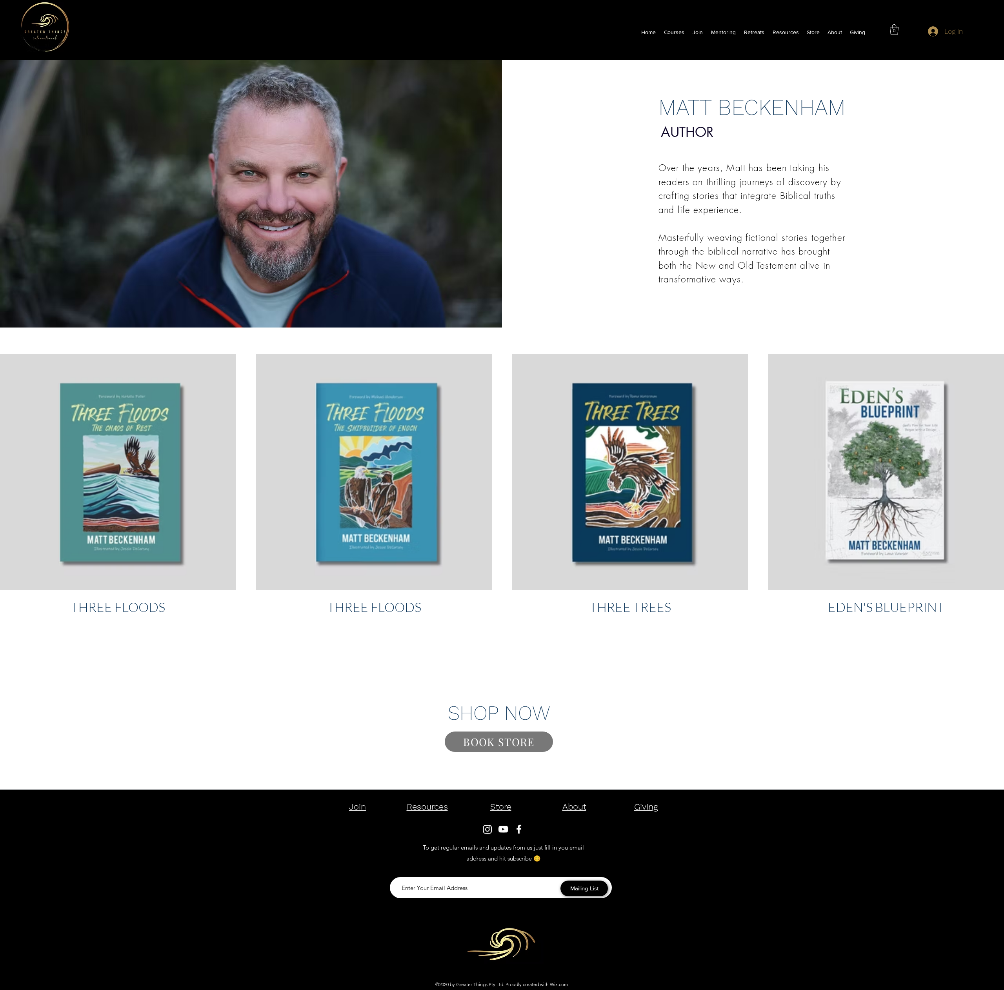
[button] (785, 32)
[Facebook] (519, 829)
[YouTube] (503, 829)
